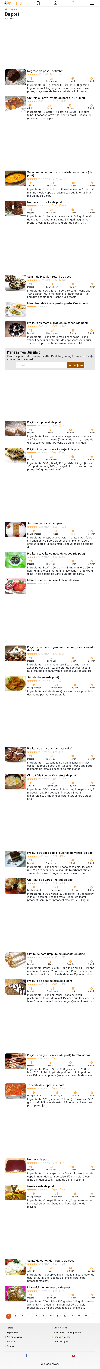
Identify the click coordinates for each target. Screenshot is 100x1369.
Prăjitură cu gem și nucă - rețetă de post (53, 449)
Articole (10, 1346)
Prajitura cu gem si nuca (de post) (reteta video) (58, 1055)
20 (79, 1316)
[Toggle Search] (73, 3)
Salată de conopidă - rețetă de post (50, 1260)
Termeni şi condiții (62, 1337)
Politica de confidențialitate (67, 1332)
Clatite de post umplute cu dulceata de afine (56, 954)
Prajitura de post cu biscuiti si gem (49, 980)
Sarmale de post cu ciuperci (45, 523)
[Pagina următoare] (93, 1316)
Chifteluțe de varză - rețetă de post (50, 879)
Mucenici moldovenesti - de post (48, 1287)
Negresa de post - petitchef (45, 71)
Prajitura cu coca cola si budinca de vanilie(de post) (61, 852)
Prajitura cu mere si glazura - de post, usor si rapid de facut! (60, 649)
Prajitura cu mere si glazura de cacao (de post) (57, 323)
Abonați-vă (76, 365)
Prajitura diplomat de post (44, 422)
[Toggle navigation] (92, 3)
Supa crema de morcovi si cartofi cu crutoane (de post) (59, 174)
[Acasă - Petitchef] (6, 9)
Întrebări (11, 1341)
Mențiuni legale (61, 1341)
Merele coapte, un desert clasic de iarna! (53, 580)
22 (86, 1316)
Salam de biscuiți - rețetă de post (49, 276)
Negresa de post (38, 1159)
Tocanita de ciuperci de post (45, 1085)
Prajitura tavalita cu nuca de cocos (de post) (56, 553)
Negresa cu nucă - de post (44, 202)
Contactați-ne (60, 1327)
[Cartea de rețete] (38, 3)
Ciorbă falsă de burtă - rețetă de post (51, 775)
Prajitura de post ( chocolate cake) (49, 748)
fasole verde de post (40, 1186)
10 (71, 1316)
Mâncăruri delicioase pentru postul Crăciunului (57, 303)
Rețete (10, 1327)
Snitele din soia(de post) (43, 677)
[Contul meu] (55, 3)
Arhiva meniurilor (15, 1337)
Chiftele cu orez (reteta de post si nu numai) (56, 97)
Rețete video (13, 1332)
